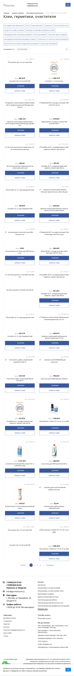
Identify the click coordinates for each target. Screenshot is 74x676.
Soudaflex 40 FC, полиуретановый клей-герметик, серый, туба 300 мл (54, 294)
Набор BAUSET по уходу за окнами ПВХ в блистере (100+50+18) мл (54, 252)
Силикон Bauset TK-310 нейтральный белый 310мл (20, 507)
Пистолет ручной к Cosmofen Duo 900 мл (19, 290)
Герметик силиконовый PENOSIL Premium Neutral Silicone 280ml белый (54, 209)
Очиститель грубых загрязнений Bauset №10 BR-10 (19, 379)
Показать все (43, 609)
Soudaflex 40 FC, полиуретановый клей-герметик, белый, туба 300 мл (54, 167)
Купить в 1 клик (20, 91)
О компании (7, 621)
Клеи (27, 25)
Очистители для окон (61, 25)
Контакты (6, 627)
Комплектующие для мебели (47, 600)
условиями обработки (45, 668)
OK (68, 670)
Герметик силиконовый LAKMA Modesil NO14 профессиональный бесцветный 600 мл (20, 123)
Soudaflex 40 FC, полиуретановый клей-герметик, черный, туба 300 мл (20, 422)
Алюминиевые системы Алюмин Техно (51, 591)
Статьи (5, 636)
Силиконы (48, 25)
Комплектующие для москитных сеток (50, 603)
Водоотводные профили (46, 594)
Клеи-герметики (36, 25)
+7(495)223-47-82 (32, 4)
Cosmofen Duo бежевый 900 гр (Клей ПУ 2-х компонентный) (19, 465)
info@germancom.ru (15, 591)
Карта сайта (7, 633)
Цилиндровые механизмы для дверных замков (19, 39)
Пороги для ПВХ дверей (49, 44)
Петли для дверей (40, 35)
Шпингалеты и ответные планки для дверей (53, 39)
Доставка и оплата (9, 618)
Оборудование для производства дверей (18, 35)
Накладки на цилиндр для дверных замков (40, 30)
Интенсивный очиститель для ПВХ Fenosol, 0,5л (19, 252)
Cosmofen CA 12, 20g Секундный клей (19, 209)
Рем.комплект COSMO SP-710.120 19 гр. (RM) (54, 421)
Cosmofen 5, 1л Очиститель (54, 81)
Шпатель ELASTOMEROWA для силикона (54, 379)
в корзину (20, 86)
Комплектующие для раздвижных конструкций (53, 606)
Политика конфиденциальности (14, 630)
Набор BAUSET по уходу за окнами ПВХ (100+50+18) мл (54, 123)
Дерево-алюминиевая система (48, 597)
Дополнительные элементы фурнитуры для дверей (21, 44)
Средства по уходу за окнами (14, 30)
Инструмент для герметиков (13, 25)
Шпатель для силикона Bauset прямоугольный (54, 507)
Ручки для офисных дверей (57, 35)
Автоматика (42, 585)
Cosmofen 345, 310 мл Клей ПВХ (19, 81)
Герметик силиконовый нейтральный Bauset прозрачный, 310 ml (54, 337)
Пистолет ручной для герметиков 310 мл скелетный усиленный (19, 167)
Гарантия (6, 624)
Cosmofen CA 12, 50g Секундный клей (19, 336)
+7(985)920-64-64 (32, 6)
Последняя (50, 565)
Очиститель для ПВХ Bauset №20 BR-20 (54, 464)
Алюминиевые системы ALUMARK (49, 588)
